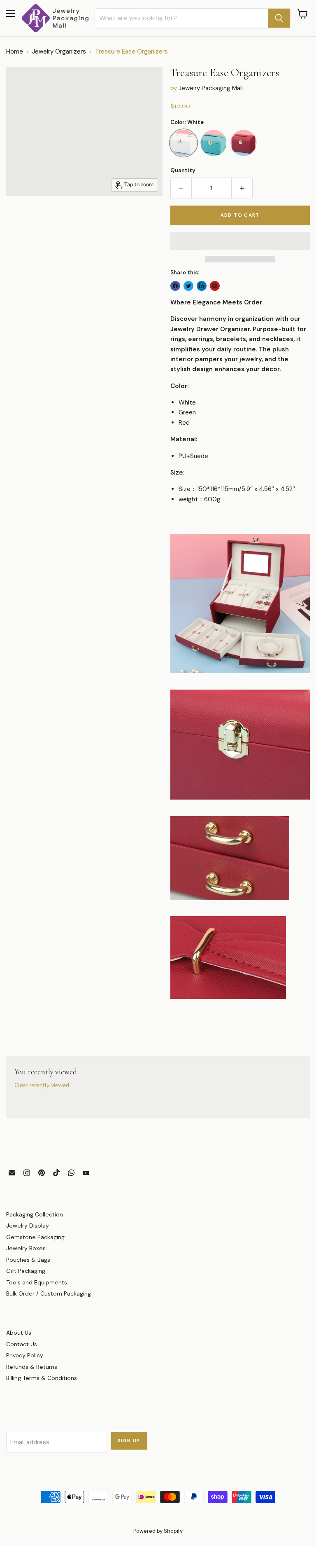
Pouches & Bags (28, 1259)
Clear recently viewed (41, 1085)
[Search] (279, 18)
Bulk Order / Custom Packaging (48, 1293)
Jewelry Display (27, 1225)
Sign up (129, 1441)
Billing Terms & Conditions (41, 1378)
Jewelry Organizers (59, 51)
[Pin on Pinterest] (215, 286)
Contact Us (21, 1344)
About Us (18, 1332)
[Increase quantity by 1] (242, 188)
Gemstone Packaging (35, 1237)
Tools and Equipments (36, 1282)
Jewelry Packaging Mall (211, 88)
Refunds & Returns (31, 1367)
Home (14, 51)
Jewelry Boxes (26, 1248)
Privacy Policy (24, 1355)
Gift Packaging (25, 1271)
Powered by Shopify (158, 1530)
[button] (240, 241)
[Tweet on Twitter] (188, 286)
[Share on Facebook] (175, 286)
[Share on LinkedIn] (202, 286)
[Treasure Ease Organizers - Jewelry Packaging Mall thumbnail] (21, 216)
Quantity (182, 170)
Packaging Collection (34, 1214)
